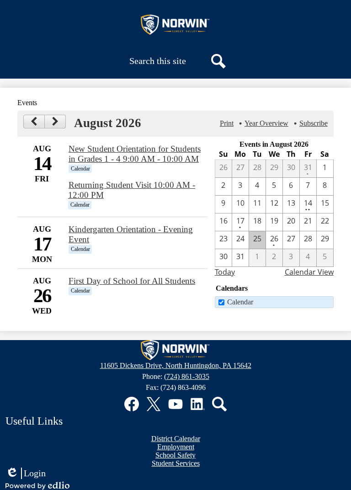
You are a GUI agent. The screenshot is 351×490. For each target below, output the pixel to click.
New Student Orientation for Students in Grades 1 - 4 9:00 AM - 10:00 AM (135, 154)
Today (225, 272)
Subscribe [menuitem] (313, 123)
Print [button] (227, 123)
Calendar (240, 302)
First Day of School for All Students (132, 281)
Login (25, 473)
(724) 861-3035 (186, 376)
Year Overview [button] (266, 123)
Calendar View (309, 272)
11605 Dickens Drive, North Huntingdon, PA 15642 (175, 365)
